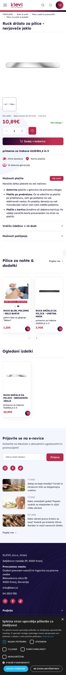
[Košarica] (59, 5)
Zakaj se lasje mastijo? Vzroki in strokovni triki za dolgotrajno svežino (45, 487)
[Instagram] (5, 468)
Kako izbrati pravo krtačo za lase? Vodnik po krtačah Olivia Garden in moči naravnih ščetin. (45, 522)
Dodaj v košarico (34, 141)
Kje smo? (56, 178)
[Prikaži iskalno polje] (43, 5)
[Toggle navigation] (5, 5)
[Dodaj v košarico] (27, 328)
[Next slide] (36, 338)
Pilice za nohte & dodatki (17, 17)
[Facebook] (12, 468)
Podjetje (8, 610)
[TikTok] (20, 468)
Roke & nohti (22, 14)
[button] (15, 306)
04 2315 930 (10, 593)
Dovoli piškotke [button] (16, 668)
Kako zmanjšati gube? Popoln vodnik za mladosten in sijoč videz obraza (44, 504)
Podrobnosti (48, 636)
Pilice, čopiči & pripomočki (43, 14)
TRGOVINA (8, 14)
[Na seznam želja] (32, 131)
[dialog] (33, 645)
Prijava (54, 457)
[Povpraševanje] (50, 5)
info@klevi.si (10, 587)
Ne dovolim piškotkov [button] (46, 668)
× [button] (62, 619)
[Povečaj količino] (22, 131)
